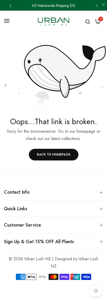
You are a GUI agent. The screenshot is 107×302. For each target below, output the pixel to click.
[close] (103, 5)
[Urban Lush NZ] (53, 21)
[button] (10, 5)
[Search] (87, 21)
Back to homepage (53, 154)
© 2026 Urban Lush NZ (30, 259)
